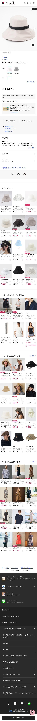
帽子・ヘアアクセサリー (27, 568)
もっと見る (31, 147)
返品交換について (9, 131)
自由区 (5, 57)
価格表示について (9, 126)
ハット (6, 570)
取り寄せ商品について (10, 128)
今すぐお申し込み (14, 112)
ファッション (14, 568)
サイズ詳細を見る (31, 81)
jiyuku (7, 568)
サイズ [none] (3, 78)
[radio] (9, 70)
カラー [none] (3, 68)
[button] (18, 28)
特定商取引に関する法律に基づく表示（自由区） (14, 168)
